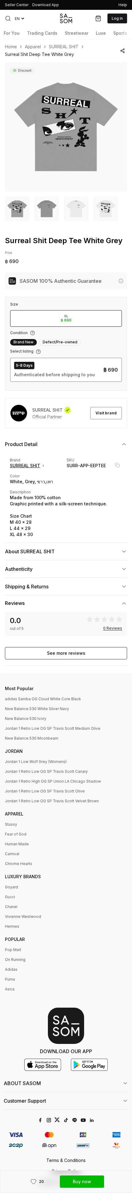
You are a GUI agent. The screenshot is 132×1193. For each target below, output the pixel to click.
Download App (45, 4)
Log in (117, 18)
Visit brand (106, 413)
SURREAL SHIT (64, 46)
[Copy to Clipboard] (117, 465)
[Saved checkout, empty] (98, 18)
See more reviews (66, 653)
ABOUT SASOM (22, 1083)
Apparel (33, 46)
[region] (66, 127)
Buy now (82, 1181)
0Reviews (112, 628)
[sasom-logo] (66, 18)
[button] (8, 18)
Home (11, 46)
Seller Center (17, 4)
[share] (122, 51)
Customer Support (25, 1101)
